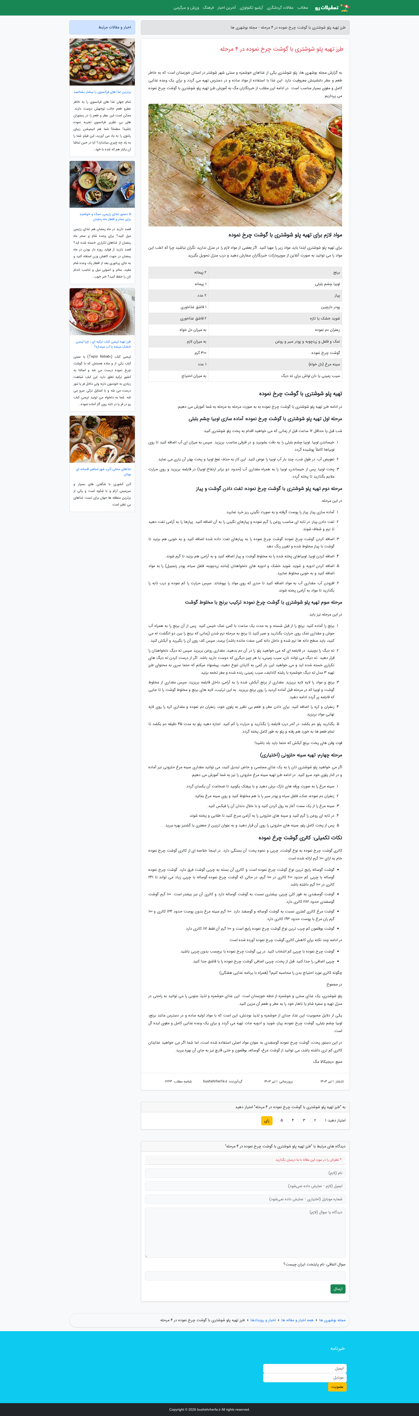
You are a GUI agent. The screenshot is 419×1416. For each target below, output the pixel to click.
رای (266, 1121)
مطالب (302, 8)
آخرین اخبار (227, 8)
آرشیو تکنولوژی (251, 8)
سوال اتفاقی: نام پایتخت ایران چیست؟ (314, 1264)
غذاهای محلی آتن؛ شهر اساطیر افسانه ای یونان (103, 472)
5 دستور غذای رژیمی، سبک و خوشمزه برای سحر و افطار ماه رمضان (105, 217)
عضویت (337, 1387)
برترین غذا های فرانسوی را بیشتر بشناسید (102, 92)
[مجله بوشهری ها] (332, 8)
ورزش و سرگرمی (186, 8)
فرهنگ (208, 8)
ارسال (338, 1289)
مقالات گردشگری (280, 8)
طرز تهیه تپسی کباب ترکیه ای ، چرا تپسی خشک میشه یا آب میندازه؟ (103, 344)
